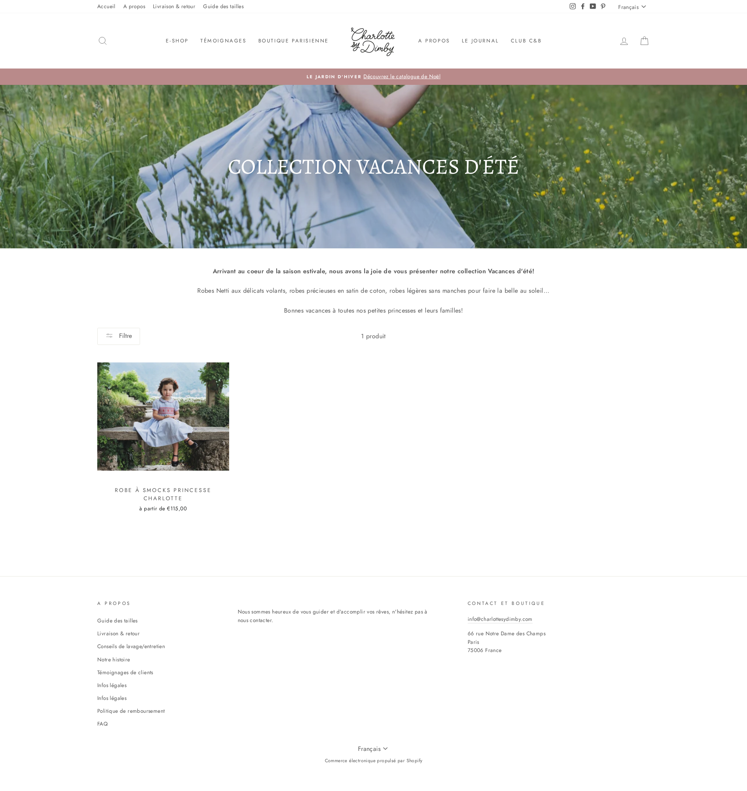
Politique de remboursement (131, 711)
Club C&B (526, 40)
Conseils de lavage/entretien (131, 646)
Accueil (106, 6)
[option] (373, 76)
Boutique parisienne (293, 40)
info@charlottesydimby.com (500, 619)
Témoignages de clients (125, 672)
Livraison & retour (174, 6)
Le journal (480, 40)
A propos (134, 6)
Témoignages (223, 40)
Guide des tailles (223, 6)
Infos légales (111, 685)
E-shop (177, 40)
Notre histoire (113, 659)
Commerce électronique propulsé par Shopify (374, 760)
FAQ (102, 724)
